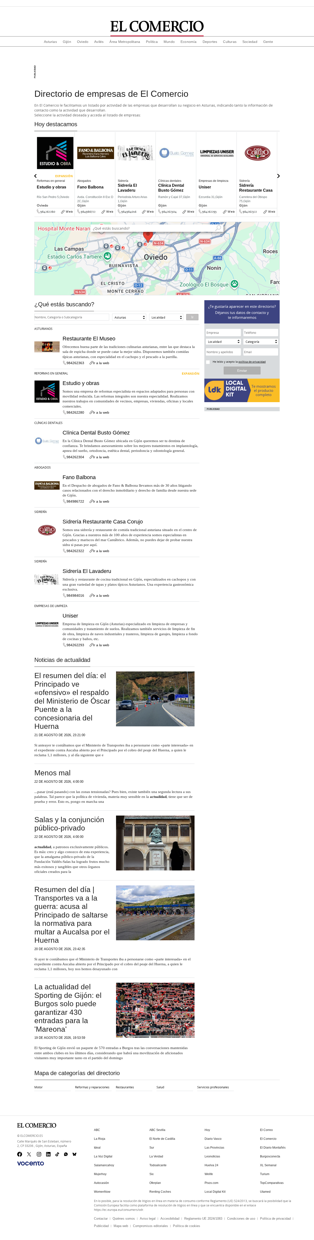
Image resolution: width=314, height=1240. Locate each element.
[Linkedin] (48, 1154)
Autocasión (101, 1183)
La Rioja (99, 1139)
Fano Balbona (79, 477)
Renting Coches (160, 1191)
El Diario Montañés (273, 1147)
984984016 (128, 212)
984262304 (169, 212)
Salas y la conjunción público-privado (69, 824)
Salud (160, 1087)
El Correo (266, 1130)
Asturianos (43, 329)
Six (151, 1174)
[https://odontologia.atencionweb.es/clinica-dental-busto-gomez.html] (194, 215)
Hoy (207, 1130)
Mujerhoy (100, 1174)
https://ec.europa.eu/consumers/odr (118, 1210)
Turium (264, 1174)
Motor (38, 1087)
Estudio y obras (81, 383)
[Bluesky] (75, 1154)
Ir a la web (101, 363)
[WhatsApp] (66, 1154)
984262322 (250, 212)
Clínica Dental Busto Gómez (96, 433)
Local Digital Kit (215, 1191)
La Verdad (156, 1156)
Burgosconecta (270, 1156)
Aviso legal (148, 1218)
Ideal (97, 1147)
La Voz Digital (103, 1156)
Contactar (101, 1218)
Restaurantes (125, 1087)
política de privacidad (252, 361)
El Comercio (268, 1139)
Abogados (42, 467)
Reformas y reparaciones (92, 1087)
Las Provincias (214, 1147)
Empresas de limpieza (50, 606)
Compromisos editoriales (150, 1226)
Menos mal (52, 773)
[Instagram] (39, 1154)
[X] (29, 1154)
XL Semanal (268, 1165)
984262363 (75, 363)
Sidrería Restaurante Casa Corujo (103, 522)
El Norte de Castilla (162, 1139)
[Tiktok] (57, 1154)
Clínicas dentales (48, 423)
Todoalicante (158, 1165)
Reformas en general (51, 373)
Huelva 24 (211, 1165)
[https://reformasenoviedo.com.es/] (73, 215)
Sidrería (40, 512)
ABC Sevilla (157, 1130)
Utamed (265, 1191)
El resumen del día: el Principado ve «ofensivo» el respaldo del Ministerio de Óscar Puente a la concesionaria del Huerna (72, 700)
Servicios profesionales (213, 1087)
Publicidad (101, 1226)
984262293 (209, 212)
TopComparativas (272, 1183)
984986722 (88, 212)
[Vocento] (30, 1164)
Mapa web (121, 1226)
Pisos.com (211, 1183)
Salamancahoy (104, 1165)
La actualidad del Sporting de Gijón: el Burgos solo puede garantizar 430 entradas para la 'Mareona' (68, 1008)
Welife (209, 1174)
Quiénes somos (124, 1218)
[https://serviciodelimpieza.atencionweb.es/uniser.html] (235, 215)
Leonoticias (212, 1156)
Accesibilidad (169, 1218)
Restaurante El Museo (89, 338)
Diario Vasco (213, 1139)
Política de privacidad (275, 1218)
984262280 (47, 212)
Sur (151, 1147)
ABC (97, 1130)
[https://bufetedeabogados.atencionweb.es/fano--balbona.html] (113, 215)
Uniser (70, 616)
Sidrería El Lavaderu (87, 571)
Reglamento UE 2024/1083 (203, 1218)
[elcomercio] (157, 27)
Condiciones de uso (241, 1218)
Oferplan (155, 1183)
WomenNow (102, 1191)
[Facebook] (19, 1154)
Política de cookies (186, 1226)
